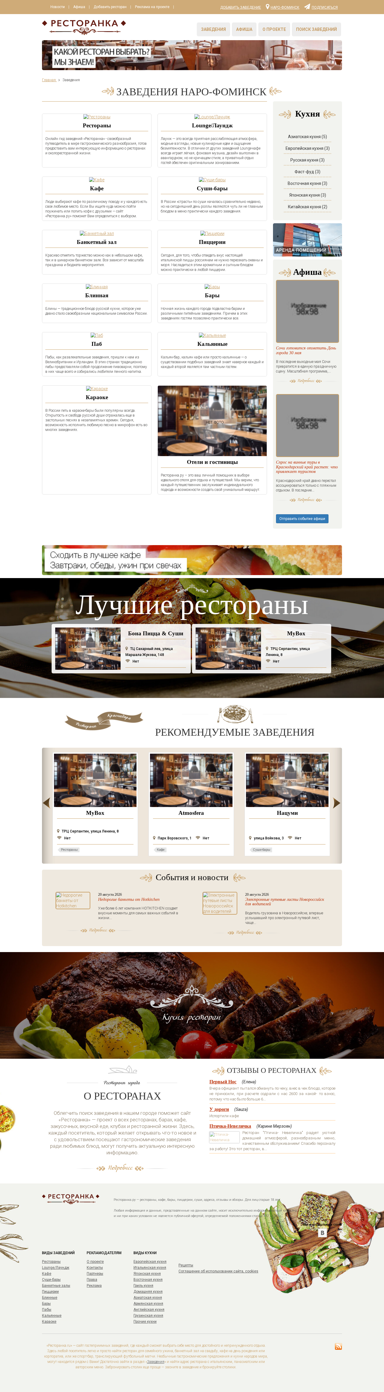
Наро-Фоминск (285, 7)
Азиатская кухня (148, 1298)
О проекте (274, 29)
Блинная (96, 295)
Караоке (97, 397)
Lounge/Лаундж (212, 125)
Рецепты (185, 1265)
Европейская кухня (150, 1262)
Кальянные (212, 344)
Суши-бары (212, 188)
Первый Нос (222, 1081)
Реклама (94, 1286)
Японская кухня (147, 1274)
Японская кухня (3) (307, 195)
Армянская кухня (148, 1303)
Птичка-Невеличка (230, 1126)
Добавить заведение (240, 7)
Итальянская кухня (150, 1268)
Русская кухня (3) (307, 160)
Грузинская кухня (148, 1315)
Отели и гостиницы (212, 462)
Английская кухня (149, 1309)
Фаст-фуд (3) (307, 171)
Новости (57, 7)
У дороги (219, 1109)
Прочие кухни (145, 1321)
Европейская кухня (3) (308, 148)
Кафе (97, 188)
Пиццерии (212, 242)
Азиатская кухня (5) (307, 136)
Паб (97, 344)
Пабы (46, 1309)
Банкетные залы (56, 1286)
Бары (212, 295)
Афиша (79, 7)
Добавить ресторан (110, 7)
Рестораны (97, 125)
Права (92, 1280)
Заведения (213, 29)
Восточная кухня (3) (307, 183)
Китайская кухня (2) (307, 206)
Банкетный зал (97, 242)
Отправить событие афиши (302, 519)
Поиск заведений (316, 29)
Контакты (95, 1268)
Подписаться (325, 7)
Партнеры (95, 1274)
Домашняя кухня (148, 1292)
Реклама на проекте (152, 7)
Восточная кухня (148, 1280)
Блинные (49, 1298)
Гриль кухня (143, 1286)
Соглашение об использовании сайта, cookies (218, 1271)
